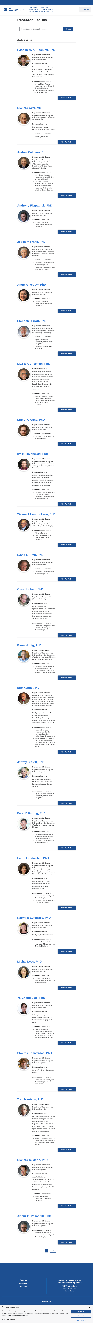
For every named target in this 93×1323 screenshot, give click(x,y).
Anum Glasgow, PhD (31, 284)
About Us (23, 1280)
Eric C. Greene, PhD (31, 419)
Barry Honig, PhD (29, 645)
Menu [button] (86, 10)
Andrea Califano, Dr (31, 152)
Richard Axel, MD (29, 108)
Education (23, 1283)
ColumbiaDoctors (76, 1269)
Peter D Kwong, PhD (31, 813)
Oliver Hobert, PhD (30, 589)
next (46, 1251)
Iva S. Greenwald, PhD (32, 454)
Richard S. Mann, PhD (32, 1160)
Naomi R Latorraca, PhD (34, 917)
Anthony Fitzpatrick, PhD (34, 205)
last (52, 1251)
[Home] (30, 10)
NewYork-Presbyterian (46, 1269)
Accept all (81, 1311)
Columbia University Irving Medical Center (46, 2)
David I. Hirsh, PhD (30, 555)
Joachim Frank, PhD (31, 241)
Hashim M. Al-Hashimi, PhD (36, 50)
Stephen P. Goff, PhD (31, 321)
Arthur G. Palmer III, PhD (34, 1216)
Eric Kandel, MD (28, 687)
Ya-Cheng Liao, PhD (31, 997)
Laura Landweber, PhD (33, 858)
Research (23, 1287)
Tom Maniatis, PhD (30, 1099)
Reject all (81, 1315)
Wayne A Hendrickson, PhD (36, 514)
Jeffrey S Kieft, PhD (30, 762)
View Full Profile (66, 98)
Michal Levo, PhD (29, 961)
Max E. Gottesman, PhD (33, 363)
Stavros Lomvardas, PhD (34, 1053)
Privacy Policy (80, 1320)
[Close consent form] (89, 1307)
